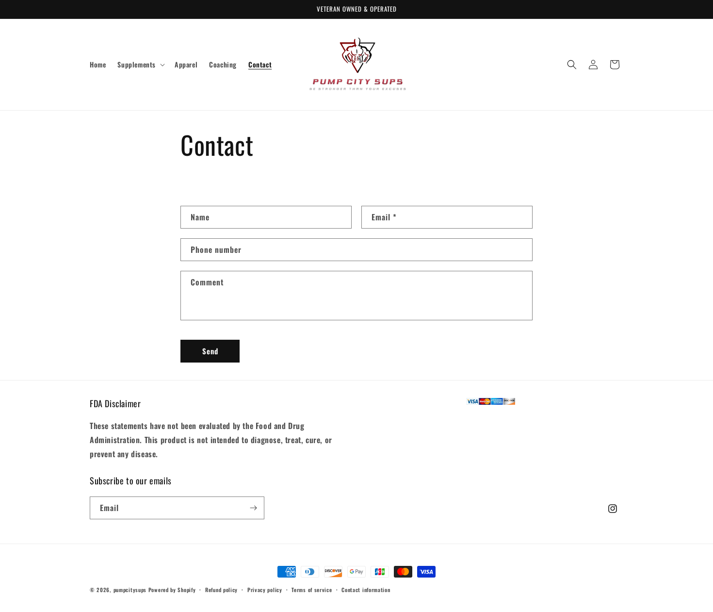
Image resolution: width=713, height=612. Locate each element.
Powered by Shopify (172, 590)
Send (210, 351)
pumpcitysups (129, 590)
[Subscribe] (253, 507)
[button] (140, 64)
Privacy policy (264, 590)
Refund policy (221, 590)
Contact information (365, 590)
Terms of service (312, 590)
